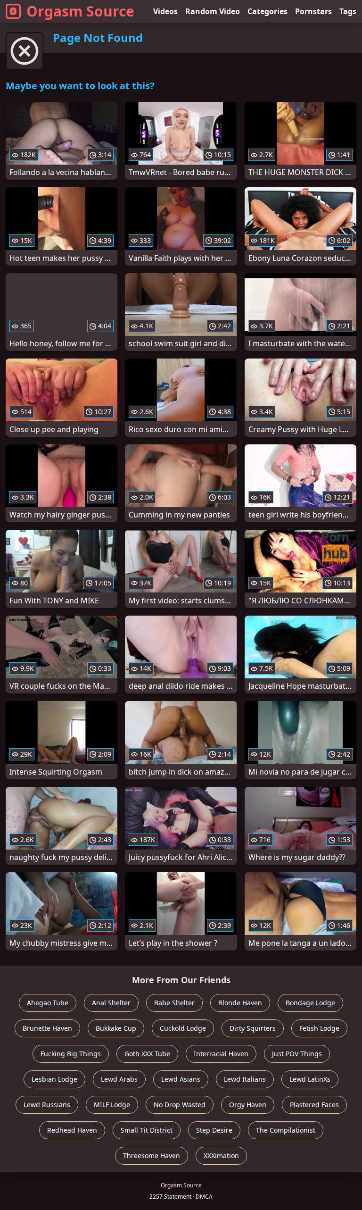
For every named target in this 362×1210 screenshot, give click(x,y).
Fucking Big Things (71, 1053)
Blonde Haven (240, 1002)
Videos (165, 11)
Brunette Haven (47, 1028)
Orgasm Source (80, 11)
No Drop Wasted (180, 1104)
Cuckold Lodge (183, 1028)
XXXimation (221, 1155)
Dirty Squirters (253, 1028)
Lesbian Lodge (54, 1079)
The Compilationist (285, 1130)
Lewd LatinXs (309, 1079)
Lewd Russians (47, 1104)
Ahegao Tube (47, 1002)
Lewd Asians (180, 1079)
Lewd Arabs (119, 1079)
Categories (267, 11)
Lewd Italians (245, 1079)
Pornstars (313, 11)
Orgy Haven (247, 1104)
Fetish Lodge (319, 1028)
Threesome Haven (151, 1155)
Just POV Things (297, 1053)
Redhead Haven (72, 1130)
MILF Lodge (112, 1104)
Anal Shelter (111, 1002)
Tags (347, 11)
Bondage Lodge (310, 1002)
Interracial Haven (221, 1053)
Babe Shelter (174, 1002)
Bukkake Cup (116, 1028)
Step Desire (214, 1130)
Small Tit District (147, 1130)
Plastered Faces (314, 1104)
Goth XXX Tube (147, 1053)
